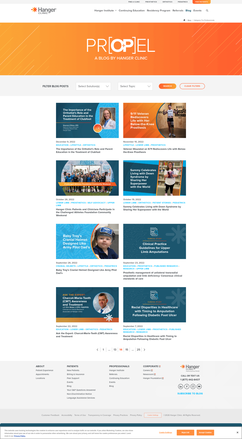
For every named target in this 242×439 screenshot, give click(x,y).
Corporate (150, 366)
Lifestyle (75, 145)
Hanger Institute (104, 10)
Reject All (185, 432)
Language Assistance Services (81, 398)
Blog (188, 10)
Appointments (42, 374)
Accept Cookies (205, 432)
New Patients (73, 370)
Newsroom (148, 374)
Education (62, 145)
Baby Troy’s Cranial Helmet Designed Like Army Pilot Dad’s (86, 271)
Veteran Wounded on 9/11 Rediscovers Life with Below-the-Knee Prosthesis (154, 150)
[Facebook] (186, 386)
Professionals (119, 366)
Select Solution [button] (88, 86)
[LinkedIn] (180, 386)
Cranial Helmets (66, 266)
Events (197, 10)
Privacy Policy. (19, 436)
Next (144, 349)
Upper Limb (142, 269)
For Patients (201, 2)
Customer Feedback (50, 415)
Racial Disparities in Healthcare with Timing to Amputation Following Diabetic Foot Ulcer (150, 338)
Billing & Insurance (75, 374)
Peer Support (73, 378)
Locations (40, 378)
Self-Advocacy (97, 203)
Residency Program (158, 10)
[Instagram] (193, 386)
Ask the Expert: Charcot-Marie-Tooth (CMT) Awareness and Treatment (87, 335)
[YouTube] (199, 386)
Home (184, 20)
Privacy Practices (120, 415)
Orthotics (167, 2)
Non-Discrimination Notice (79, 394)
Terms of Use (80, 415)
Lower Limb (142, 145)
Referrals (178, 10)
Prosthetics (151, 2)
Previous (97, 349)
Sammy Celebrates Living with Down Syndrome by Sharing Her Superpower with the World (152, 208)
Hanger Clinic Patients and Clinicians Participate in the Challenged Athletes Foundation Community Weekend (85, 212)
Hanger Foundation (152, 378)
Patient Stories (162, 203)
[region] (121, 433)
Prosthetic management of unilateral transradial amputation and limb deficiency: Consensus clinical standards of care (152, 275)
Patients (72, 366)
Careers (146, 370)
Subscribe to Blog (190, 393)
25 (138, 349)
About (40, 366)
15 (126, 349)
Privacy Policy (136, 415)
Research (128, 269)
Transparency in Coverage (99, 415)
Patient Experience (44, 370)
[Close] (237, 432)
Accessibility (66, 415)
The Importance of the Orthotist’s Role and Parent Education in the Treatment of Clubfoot (84, 150)
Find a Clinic (134, 2)
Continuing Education (132, 10)
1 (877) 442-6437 (190, 379)
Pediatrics (183, 2)
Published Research (166, 266)
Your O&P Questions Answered (81, 390)
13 (115, 349)
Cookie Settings (152, 415)
